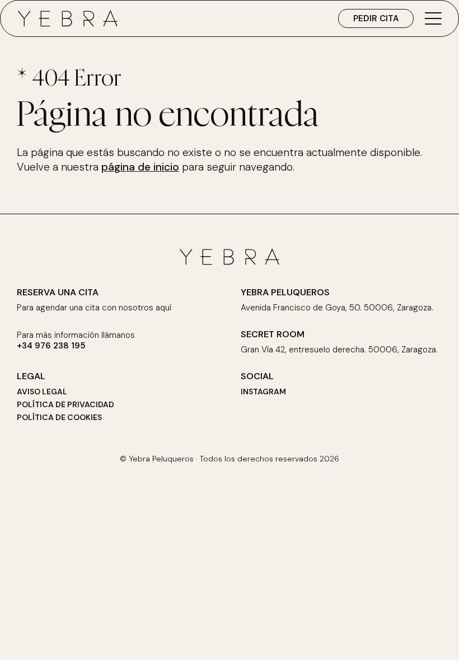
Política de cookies (59, 417)
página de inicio (140, 167)
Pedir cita (376, 18)
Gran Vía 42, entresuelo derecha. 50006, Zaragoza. (339, 350)
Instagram (263, 391)
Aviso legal (42, 391)
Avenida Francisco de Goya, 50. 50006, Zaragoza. (337, 308)
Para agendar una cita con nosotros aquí (94, 308)
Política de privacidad (65, 404)
